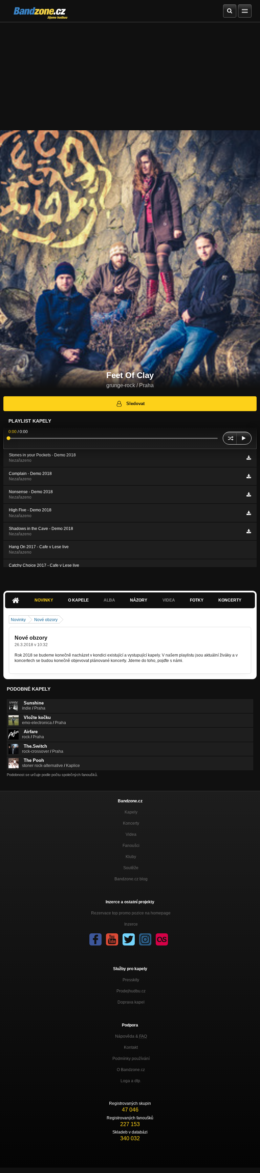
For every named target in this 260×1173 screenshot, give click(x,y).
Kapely (131, 812)
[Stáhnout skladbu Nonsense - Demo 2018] (248, 494)
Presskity (131, 980)
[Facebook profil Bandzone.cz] (95, 939)
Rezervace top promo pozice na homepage (131, 913)
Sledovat (135, 403)
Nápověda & (131, 1036)
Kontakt (131, 1047)
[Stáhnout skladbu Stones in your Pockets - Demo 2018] (248, 457)
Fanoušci (131, 845)
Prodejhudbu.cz (131, 991)
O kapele (78, 600)
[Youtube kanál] (112, 939)
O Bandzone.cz (131, 1069)
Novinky (44, 600)
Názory (138, 600)
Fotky (196, 600)
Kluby (131, 856)
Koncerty (229, 600)
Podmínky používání (131, 1058)
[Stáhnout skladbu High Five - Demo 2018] (248, 513)
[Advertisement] (130, 73)
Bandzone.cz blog (131, 879)
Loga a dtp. (131, 1080)
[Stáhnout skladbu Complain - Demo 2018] (248, 476)
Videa (131, 834)
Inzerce (131, 924)
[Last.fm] (162, 939)
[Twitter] (129, 939)
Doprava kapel (131, 1002)
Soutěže (130, 867)
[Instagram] (145, 939)
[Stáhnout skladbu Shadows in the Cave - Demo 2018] (248, 531)
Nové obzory (46, 619)
